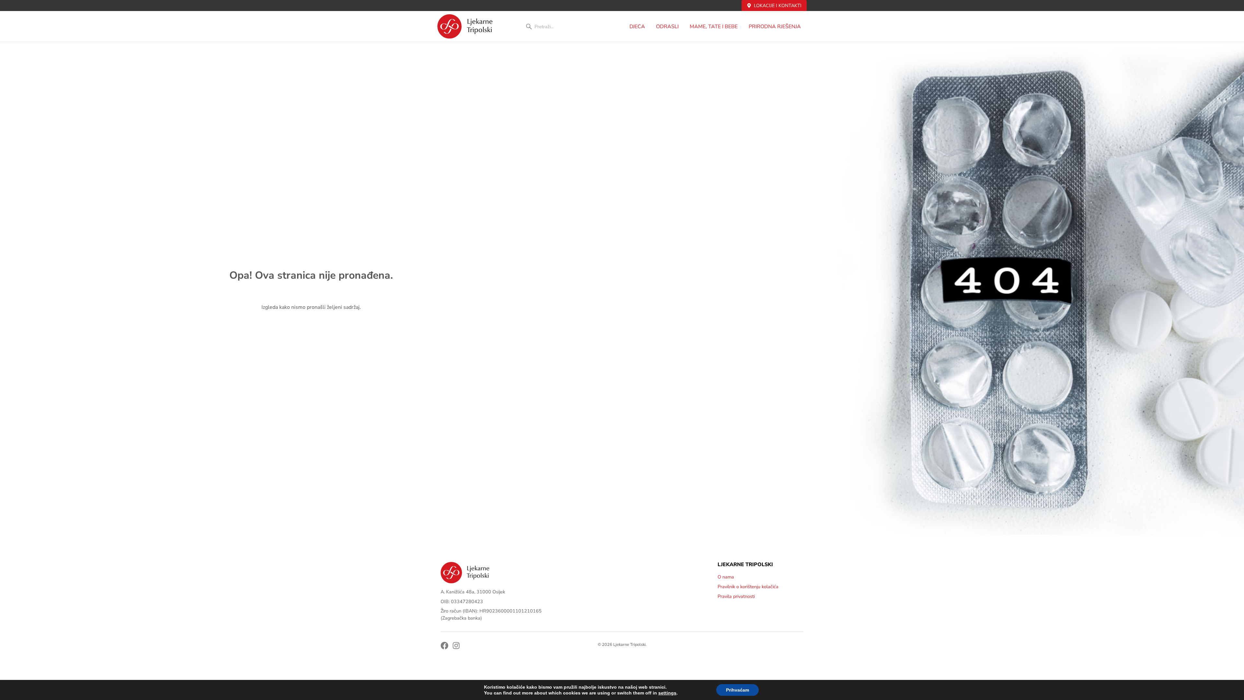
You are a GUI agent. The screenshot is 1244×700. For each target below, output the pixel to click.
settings (667, 692)
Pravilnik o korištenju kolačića (748, 586)
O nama (726, 577)
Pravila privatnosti (736, 596)
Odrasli (667, 26)
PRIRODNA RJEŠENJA (775, 26)
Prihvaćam (737, 690)
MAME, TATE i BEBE (714, 26)
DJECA (637, 26)
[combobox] (559, 26)
